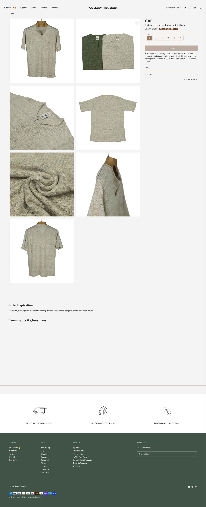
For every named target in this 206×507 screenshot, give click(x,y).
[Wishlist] (190, 7)
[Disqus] (103, 353)
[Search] (185, 7)
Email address (144, 451)
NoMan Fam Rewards (81, 457)
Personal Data (78, 451)
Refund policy (46, 460)
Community (55, 8)
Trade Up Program (80, 463)
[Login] (194, 7)
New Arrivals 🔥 (10, 8)
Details (147, 68)
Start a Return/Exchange (82, 460)
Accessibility (45, 448)
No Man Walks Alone (34, 497)
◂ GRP (12, 14)
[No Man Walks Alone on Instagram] (192, 487)
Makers (33, 8)
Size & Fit (148, 75)
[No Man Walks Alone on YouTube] (195, 487)
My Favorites (78, 454)
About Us (76, 466)
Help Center (45, 472)
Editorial (43, 8)
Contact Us (45, 469)
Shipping (44, 454)
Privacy (43, 463)
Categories (23, 8)
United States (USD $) (173, 8)
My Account (77, 448)
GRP (148, 21)
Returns (44, 457)
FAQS (43, 451)
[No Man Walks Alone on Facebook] (189, 487)
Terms (43, 466)
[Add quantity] (137, 23)
